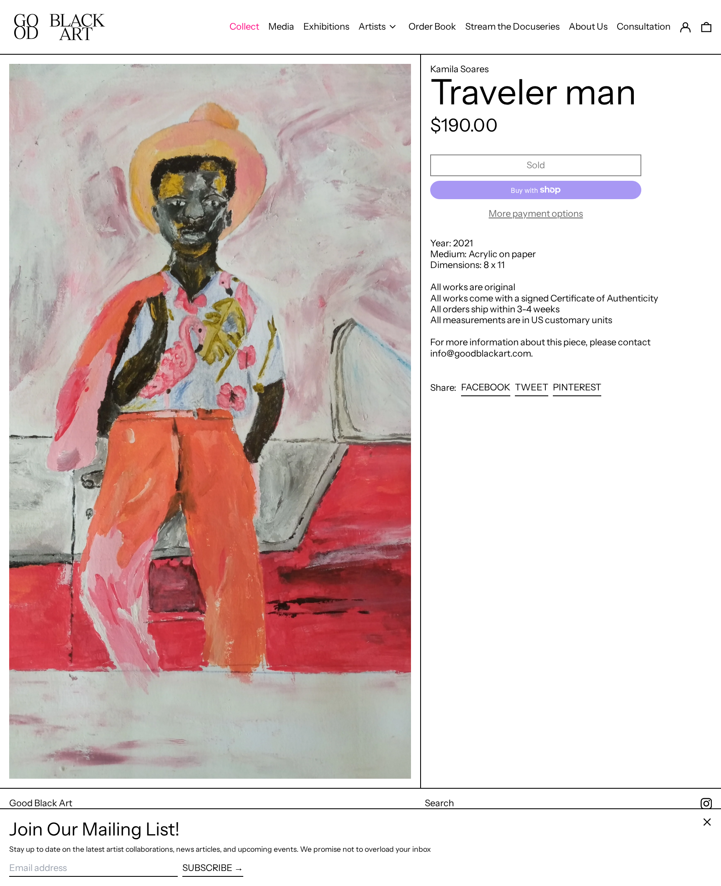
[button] (706, 26)
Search (439, 803)
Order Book (432, 26)
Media (281, 26)
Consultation (644, 26)
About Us (588, 26)
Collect (244, 26)
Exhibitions (326, 26)
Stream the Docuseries (512, 26)
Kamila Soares (459, 69)
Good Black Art (40, 803)
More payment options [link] (536, 213)
